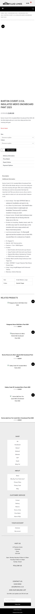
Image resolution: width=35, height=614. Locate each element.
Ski (17, 441)
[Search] (31, 9)
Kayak (17, 461)
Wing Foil (17, 464)
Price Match (6, 159)
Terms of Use (17, 510)
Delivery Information (9, 155)
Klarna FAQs (17, 516)
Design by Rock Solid (17, 612)
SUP (17, 457)
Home (2, 13)
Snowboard (17, 444)
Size (2, 134)
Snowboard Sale (13, 13)
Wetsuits (17, 454)
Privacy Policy (17, 482)
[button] (17, 156)
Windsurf (17, 451)
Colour (3, 140)
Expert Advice (7, 162)
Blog (17, 488)
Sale (6, 13)
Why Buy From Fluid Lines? (17, 479)
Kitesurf (17, 448)
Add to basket (11, 150)
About (17, 475)
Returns (17, 506)
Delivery (17, 503)
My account (18, 531)
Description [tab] (5, 176)
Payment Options (8, 165)
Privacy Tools (17, 485)
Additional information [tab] (8, 179)
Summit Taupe (20, 283)
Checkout (17, 528)
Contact (18, 500)
